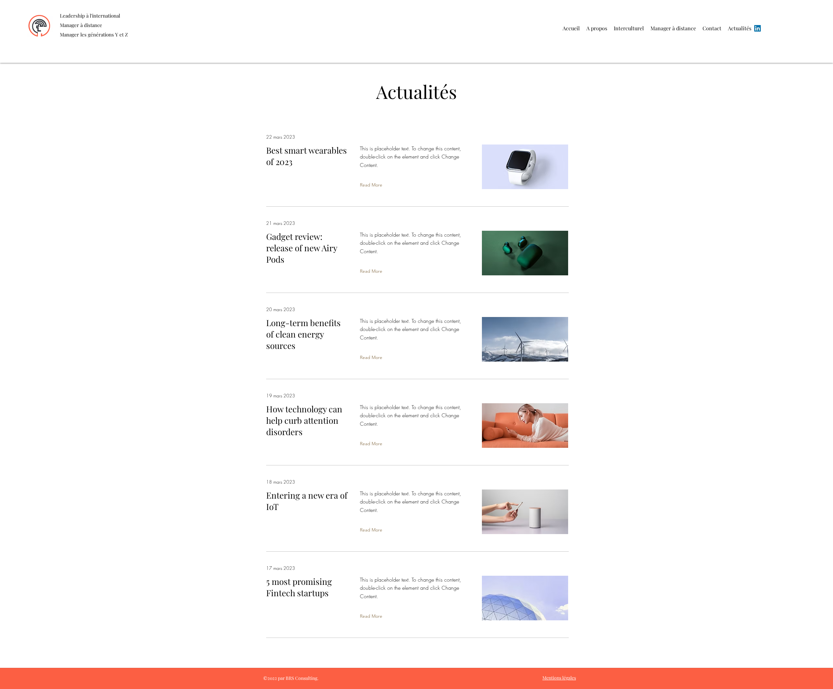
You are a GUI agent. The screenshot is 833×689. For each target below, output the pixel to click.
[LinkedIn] (757, 28)
